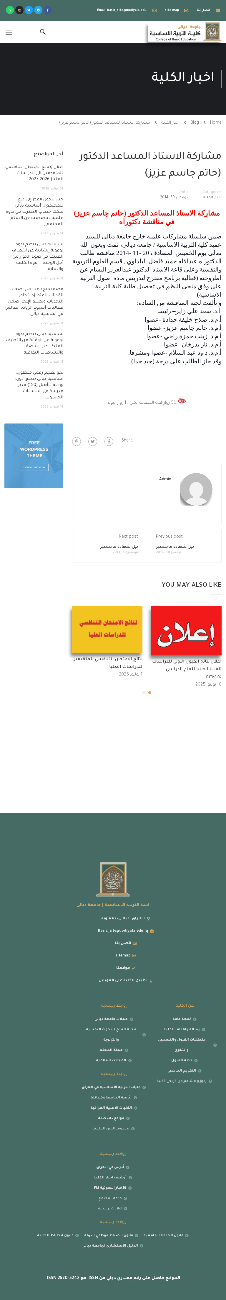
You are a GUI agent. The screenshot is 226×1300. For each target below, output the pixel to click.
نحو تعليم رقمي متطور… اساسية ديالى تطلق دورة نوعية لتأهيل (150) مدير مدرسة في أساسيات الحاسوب (39, 385)
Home (216, 123)
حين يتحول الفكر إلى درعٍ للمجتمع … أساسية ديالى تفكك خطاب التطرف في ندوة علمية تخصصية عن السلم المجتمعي (34, 212)
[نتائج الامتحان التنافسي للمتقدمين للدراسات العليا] (107, 630)
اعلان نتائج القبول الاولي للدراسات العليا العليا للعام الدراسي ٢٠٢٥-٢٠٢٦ (187, 669)
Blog (195, 123)
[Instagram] (19, 10)
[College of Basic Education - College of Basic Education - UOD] (185, 32)
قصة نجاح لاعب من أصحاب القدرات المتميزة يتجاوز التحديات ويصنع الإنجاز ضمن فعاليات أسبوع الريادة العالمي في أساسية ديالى (34, 302)
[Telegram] (38, 10)
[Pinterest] (76, 441)
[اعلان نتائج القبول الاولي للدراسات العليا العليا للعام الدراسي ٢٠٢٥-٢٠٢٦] (186, 631)
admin (165, 479)
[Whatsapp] (10, 10)
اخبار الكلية (170, 123)
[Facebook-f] (48, 10)
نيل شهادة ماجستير (175, 547)
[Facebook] (108, 441)
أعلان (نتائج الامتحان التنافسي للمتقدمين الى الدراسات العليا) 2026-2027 (34, 173)
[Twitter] (29, 10)
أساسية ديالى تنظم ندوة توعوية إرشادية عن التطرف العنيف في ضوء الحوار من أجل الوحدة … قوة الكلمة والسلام (37, 257)
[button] (149, 692)
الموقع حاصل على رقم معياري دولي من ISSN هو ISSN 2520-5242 (113, 1278)
